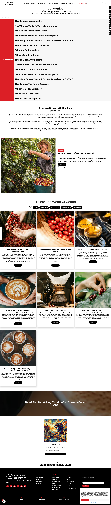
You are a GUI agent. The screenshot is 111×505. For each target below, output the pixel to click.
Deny (93, 500)
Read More (62, 164)
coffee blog (82, 3)
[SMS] (63, 465)
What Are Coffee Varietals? (28, 50)
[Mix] (59, 465)
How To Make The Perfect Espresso (32, 45)
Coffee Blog (56, 8)
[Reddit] (48, 465)
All (30, 207)
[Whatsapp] (61, 465)
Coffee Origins (60, 150)
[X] (45, 465)
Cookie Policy (92, 502)
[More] (70, 465)
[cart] (105, 3)
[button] (108, 490)
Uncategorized (77, 207)
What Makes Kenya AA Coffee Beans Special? (37, 35)
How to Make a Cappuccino (28, 21)
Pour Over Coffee (55, 207)
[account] (102, 3)
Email (83, 480)
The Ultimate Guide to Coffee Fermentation (36, 26)
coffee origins (59, 121)
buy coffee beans (41, 499)
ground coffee (53, 3)
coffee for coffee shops (68, 3)
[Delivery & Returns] (64, 498)
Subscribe (55, 454)
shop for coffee (29, 3)
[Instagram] (52, 465)
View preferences (104, 500)
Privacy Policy (97, 502)
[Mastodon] (57, 465)
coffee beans (41, 3)
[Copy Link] (41, 465)
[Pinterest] (54, 465)
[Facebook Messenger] (66, 465)
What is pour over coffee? (28, 55)
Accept (85, 500)
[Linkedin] (50, 465)
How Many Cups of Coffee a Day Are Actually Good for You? (44, 40)
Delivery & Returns (64, 499)
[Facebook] (43, 465)
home (21, 499)
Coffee (11, 114)
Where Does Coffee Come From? (31, 30)
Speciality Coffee (66, 207)
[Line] (68, 465)
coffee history (80, 116)
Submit (85, 485)
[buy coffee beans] (41, 498)
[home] (21, 498)
